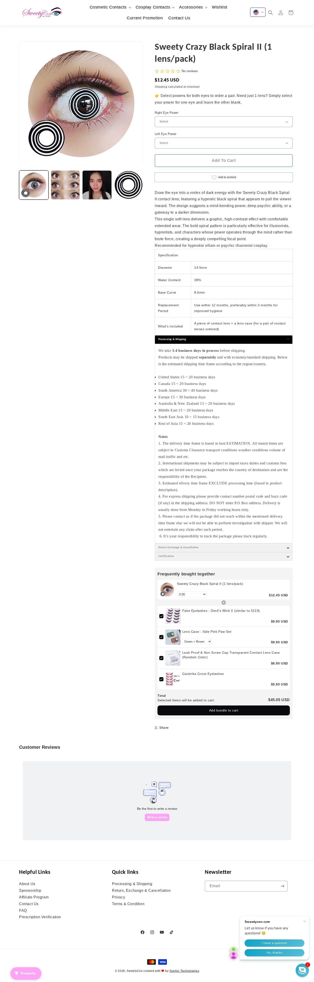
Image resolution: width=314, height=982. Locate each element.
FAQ (23, 910)
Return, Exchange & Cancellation (141, 890)
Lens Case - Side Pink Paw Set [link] (206, 631)
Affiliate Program (34, 897)
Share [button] (164, 727)
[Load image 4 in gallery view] (128, 185)
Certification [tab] (166, 556)
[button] (110, 7)
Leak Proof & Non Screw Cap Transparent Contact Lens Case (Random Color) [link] (231, 655)
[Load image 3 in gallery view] (97, 185)
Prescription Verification (40, 917)
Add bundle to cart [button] (223, 710)
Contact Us (29, 904)
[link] (167, 589)
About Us (27, 884)
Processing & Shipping (132, 884)
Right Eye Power (166, 112)
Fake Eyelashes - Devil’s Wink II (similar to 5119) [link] (221, 610)
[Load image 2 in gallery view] (65, 185)
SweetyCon (135, 970)
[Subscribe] (282, 886)
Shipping (161, 86)
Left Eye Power (166, 134)
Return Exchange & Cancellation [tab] (178, 547)
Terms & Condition (128, 904)
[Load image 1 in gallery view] (34, 185)
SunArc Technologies (184, 970)
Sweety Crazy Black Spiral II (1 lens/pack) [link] (210, 584)
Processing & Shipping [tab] (172, 339)
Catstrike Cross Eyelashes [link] (203, 674)
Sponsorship (30, 890)
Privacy (118, 897)
